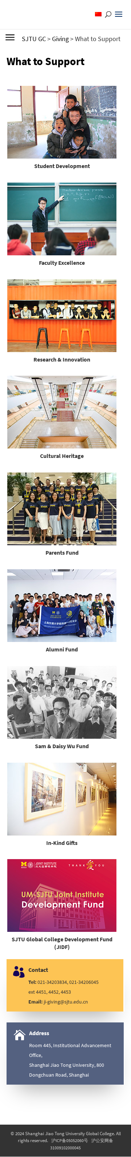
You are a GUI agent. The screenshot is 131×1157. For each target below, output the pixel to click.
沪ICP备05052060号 (69, 1140)
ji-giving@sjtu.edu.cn (66, 1001)
